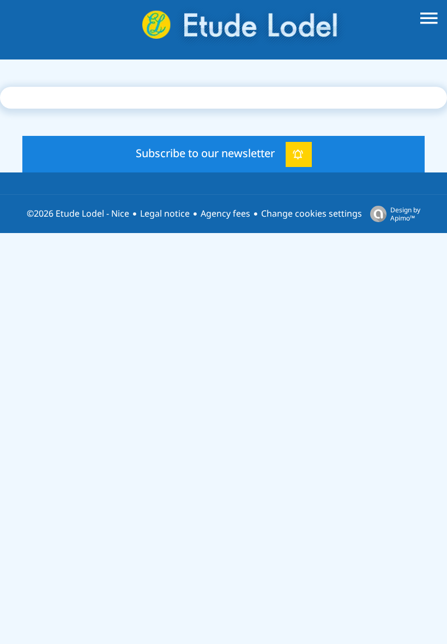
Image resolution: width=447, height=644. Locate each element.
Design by (405, 213)
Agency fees (225, 213)
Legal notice (165, 213)
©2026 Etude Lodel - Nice (78, 213)
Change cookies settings (311, 213)
